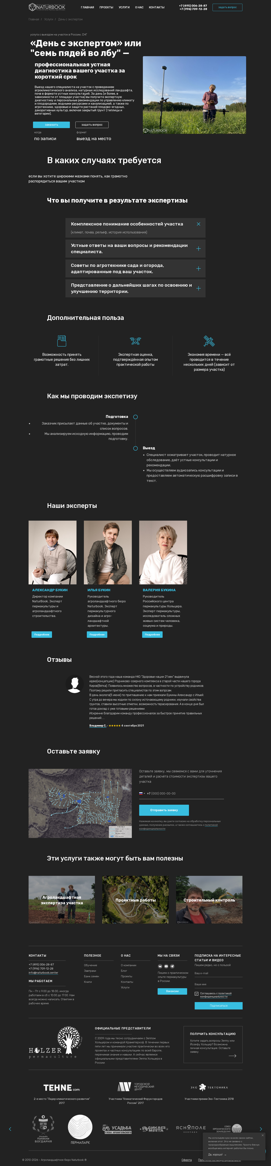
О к (123, 965)
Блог (124, 970)
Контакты (127, 982)
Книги (88, 982)
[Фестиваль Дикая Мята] (154, 1129)
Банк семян (91, 976)
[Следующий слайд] (260, 1129)
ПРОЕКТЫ (106, 7)
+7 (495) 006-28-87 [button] (41, 964)
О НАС (139, 7)
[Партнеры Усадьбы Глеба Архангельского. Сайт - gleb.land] (117, 1129)
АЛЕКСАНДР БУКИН (50, 590)
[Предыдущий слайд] (10, 1129)
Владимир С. (97, 725)
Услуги (48, 19)
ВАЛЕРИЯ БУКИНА (159, 590)
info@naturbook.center (43, 972)
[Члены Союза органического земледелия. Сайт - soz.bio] (227, 1129)
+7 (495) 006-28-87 (193, 5)
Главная (34, 19)
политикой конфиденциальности (216, 995)
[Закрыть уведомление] (263, 1135)
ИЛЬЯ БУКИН (99, 590)
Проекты (126, 976)
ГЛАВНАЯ (87, 7)
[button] (227, 7)
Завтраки (90, 970)
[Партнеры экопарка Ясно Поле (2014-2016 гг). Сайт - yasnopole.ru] (191, 1129)
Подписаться (218, 1005)
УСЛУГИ (124, 7)
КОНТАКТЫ (156, 7)
